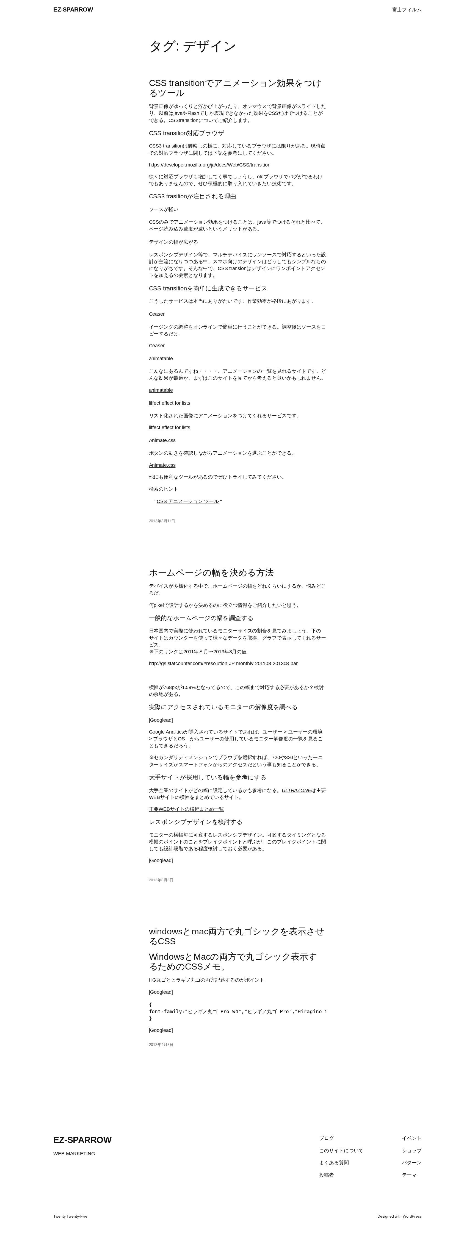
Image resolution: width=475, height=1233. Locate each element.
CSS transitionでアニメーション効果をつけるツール (235, 88)
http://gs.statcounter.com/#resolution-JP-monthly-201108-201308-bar (223, 663)
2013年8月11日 (162, 521)
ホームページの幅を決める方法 (211, 572)
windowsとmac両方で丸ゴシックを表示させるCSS (237, 936)
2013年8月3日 (161, 880)
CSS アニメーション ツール (188, 501)
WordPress (412, 1216)
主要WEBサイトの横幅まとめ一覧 (186, 809)
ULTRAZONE (296, 790)
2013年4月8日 (161, 1044)
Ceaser (157, 345)
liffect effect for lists (169, 427)
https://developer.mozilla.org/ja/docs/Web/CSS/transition (209, 165)
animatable (161, 390)
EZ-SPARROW (73, 9)
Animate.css (162, 465)
